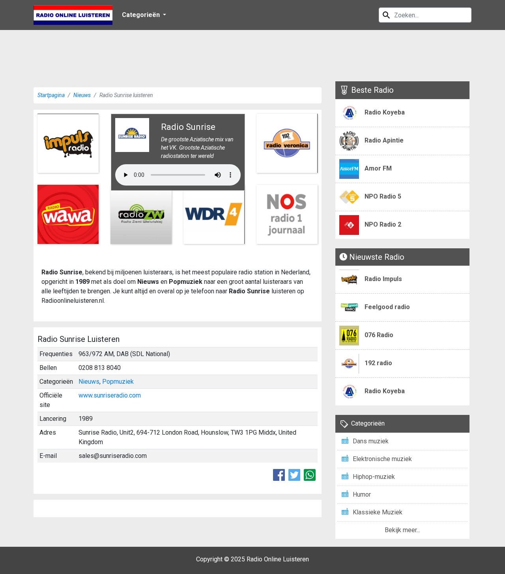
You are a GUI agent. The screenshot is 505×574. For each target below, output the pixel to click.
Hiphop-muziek (374, 476)
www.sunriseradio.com (110, 395)
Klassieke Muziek (377, 512)
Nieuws (82, 95)
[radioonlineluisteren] (73, 15)
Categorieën (141, 15)
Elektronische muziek (382, 459)
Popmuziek (118, 381)
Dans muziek (371, 441)
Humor (362, 494)
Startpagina (51, 95)
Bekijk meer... (402, 530)
